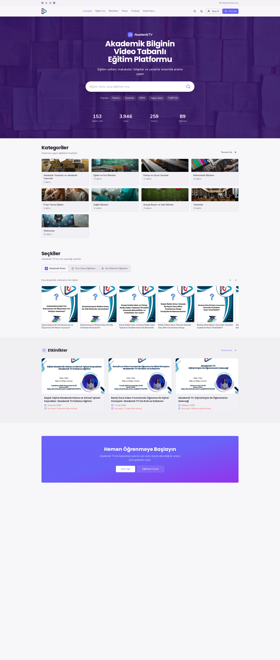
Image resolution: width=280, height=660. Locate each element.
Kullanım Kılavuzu (230, 3)
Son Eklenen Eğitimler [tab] (116, 268)
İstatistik (129, 98)
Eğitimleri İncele (150, 468)
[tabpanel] (140, 304)
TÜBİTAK (172, 98)
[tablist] (86, 268)
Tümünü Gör (226, 152)
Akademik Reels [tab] (57, 268)
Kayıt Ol (215, 11)
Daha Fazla (148, 11)
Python (116, 98)
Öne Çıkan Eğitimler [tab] (85, 268)
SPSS (142, 98)
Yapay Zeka (157, 98)
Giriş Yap (233, 11)
